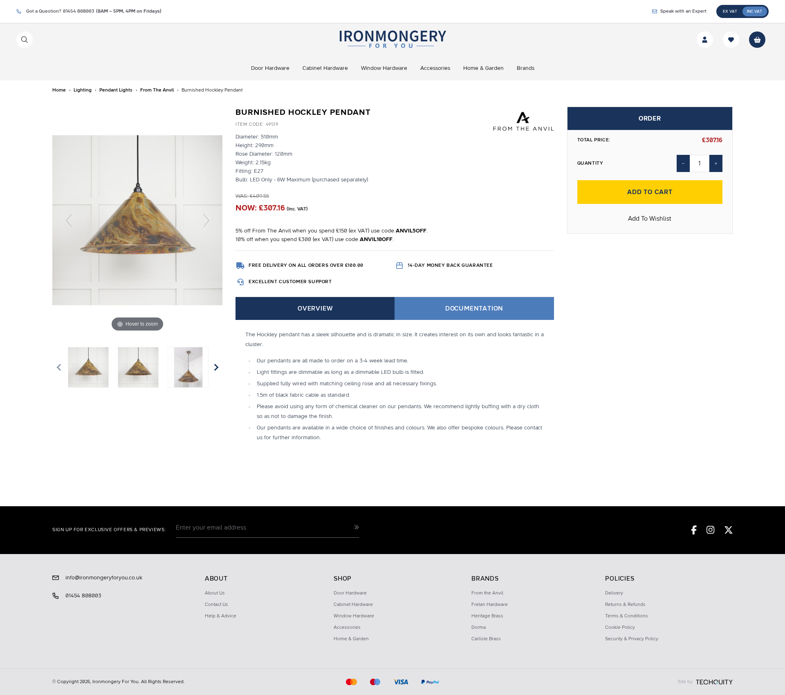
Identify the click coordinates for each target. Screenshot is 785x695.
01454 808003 (83, 596)
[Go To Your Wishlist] (731, 39)
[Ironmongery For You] (392, 39)
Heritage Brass (487, 616)
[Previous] (68, 220)
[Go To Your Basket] (757, 39)
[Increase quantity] (715, 163)
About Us (215, 593)
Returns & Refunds (625, 604)
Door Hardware (350, 593)
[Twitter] (728, 530)
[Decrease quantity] (683, 163)
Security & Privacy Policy (631, 639)
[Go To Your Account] (704, 39)
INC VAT (754, 11)
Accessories (347, 627)
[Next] (206, 220)
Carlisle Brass (486, 639)
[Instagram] (710, 530)
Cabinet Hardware (353, 604)
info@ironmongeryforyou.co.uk (103, 578)
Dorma (478, 627)
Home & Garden (351, 639)
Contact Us (216, 604)
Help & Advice (220, 616)
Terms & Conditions (626, 616)
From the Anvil (487, 593)
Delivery (614, 593)
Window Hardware (354, 616)
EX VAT (730, 11)
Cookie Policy (620, 627)
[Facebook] (694, 529)
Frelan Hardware (489, 604)
